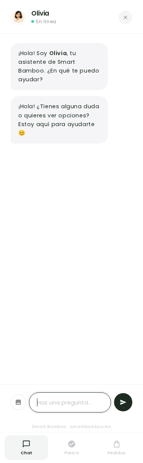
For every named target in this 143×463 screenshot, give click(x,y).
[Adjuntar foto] (18, 402)
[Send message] (123, 402)
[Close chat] (125, 17)
